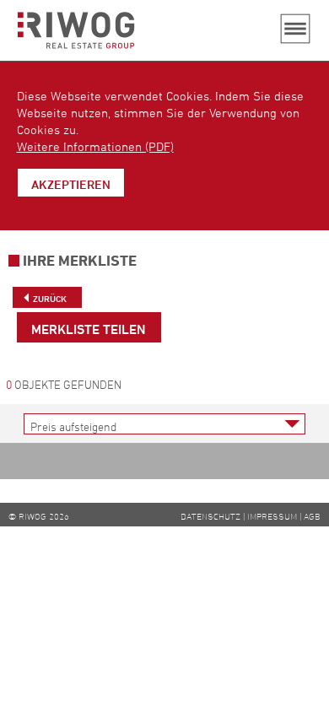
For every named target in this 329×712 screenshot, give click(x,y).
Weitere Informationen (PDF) (95, 146)
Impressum (272, 515)
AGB (312, 515)
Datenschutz (210, 515)
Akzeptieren (71, 184)
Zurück (50, 298)
